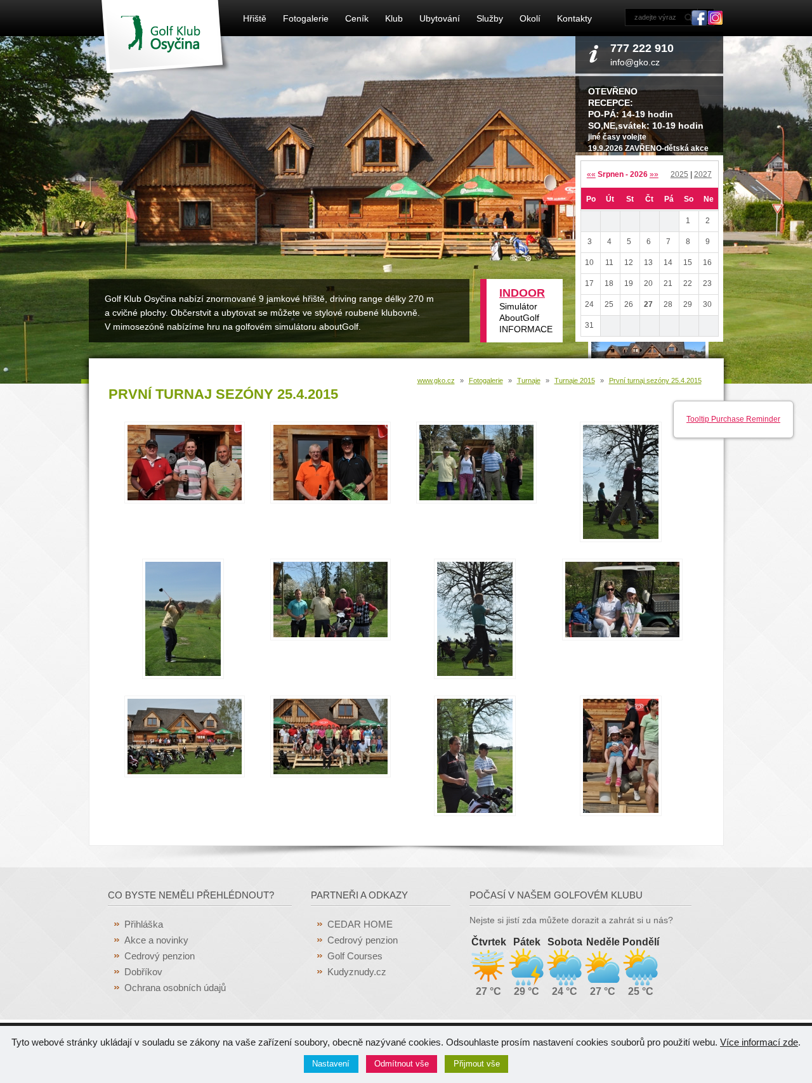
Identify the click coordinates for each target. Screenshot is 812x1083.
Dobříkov (143, 971)
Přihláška (143, 924)
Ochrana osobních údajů (175, 987)
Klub (394, 18)
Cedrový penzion (159, 955)
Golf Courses (355, 955)
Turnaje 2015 (574, 380)
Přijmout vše (477, 1063)
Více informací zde (759, 1042)
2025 (679, 174)
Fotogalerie (306, 18)
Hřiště (254, 18)
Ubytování (439, 18)
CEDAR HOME (360, 924)
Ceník (357, 18)
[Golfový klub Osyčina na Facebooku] (699, 21)
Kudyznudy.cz (356, 971)
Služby (489, 18)
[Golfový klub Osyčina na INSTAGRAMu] (715, 21)
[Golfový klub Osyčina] (166, 70)
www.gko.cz (436, 380)
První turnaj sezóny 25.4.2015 (655, 380)
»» (654, 174)
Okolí (530, 18)
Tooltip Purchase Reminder (733, 419)
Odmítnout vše (401, 1063)
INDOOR (522, 293)
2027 (703, 174)
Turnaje (528, 380)
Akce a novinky (156, 940)
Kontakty (574, 18)
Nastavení (331, 1063)
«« (591, 174)
